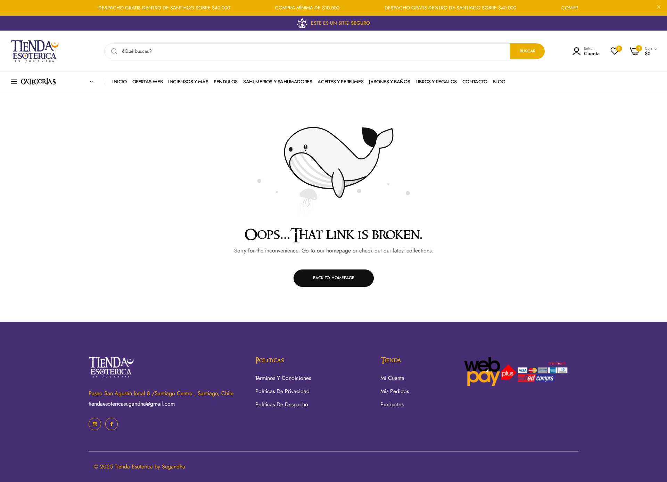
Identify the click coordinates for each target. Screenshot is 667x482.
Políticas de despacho (281, 404)
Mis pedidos (394, 391)
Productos (392, 404)
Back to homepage (333, 278)
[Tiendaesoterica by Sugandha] (34, 51)
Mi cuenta (392, 378)
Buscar (527, 51)
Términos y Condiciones (283, 378)
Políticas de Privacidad (282, 391)
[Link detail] (95, 424)
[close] (659, 8)
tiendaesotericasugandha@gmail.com (132, 404)
